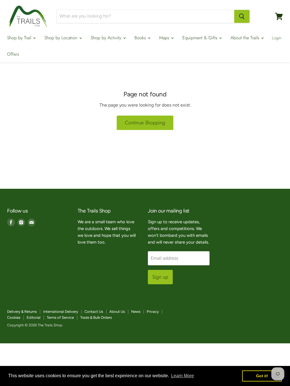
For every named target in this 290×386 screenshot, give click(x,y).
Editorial (33, 317)
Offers (13, 54)
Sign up (160, 277)
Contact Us (93, 311)
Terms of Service (60, 317)
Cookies (13, 317)
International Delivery (60, 311)
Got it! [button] (262, 376)
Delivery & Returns (22, 311)
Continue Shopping (145, 122)
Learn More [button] (182, 375)
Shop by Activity (107, 37)
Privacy (153, 311)
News (135, 311)
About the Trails (246, 37)
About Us (117, 311)
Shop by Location (61, 37)
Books (141, 37)
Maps (164, 37)
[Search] (242, 16)
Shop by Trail (20, 37)
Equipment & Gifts (200, 37)
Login (277, 38)
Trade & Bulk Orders (96, 317)
